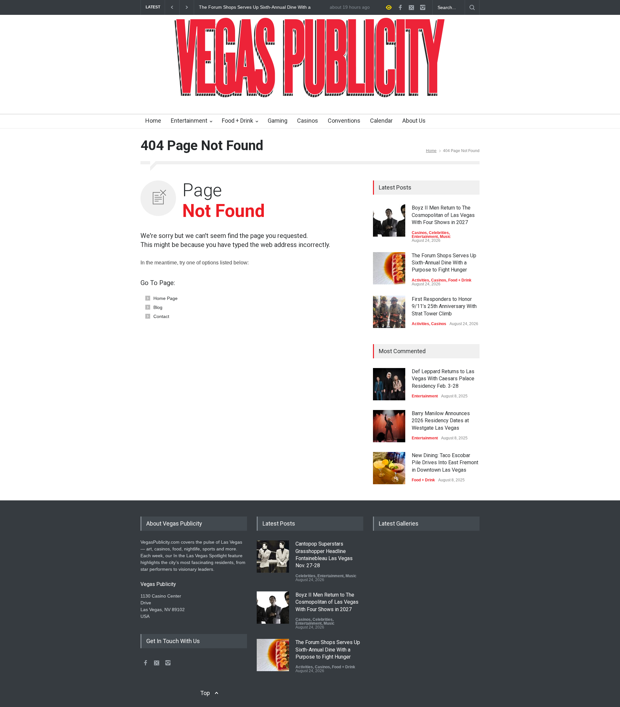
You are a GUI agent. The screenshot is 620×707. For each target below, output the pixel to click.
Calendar (381, 120)
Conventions (344, 120)
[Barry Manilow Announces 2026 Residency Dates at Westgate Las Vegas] (389, 426)
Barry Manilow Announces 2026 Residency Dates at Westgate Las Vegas (441, 420)
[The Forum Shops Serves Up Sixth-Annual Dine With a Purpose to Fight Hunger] (389, 268)
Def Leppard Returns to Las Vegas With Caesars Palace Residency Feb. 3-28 (443, 378)
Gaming (277, 120)
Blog (157, 307)
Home (153, 120)
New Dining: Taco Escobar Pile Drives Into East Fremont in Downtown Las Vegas (445, 462)
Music (445, 236)
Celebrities (439, 233)
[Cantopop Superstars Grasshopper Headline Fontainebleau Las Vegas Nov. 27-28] (273, 556)
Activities (420, 280)
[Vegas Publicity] (310, 89)
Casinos (307, 120)
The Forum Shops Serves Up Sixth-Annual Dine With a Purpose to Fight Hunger (255, 7)
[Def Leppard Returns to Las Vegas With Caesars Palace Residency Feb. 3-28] (389, 384)
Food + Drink (237, 120)
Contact (161, 316)
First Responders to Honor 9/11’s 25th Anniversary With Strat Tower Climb (444, 306)
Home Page (165, 298)
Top (205, 693)
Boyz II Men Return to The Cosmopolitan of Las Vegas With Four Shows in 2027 (443, 215)
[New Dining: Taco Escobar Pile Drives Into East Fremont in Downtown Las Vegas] (389, 468)
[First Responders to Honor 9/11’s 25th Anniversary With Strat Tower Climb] (389, 312)
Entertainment (189, 120)
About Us (414, 120)
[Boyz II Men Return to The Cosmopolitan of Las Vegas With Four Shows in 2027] (389, 220)
